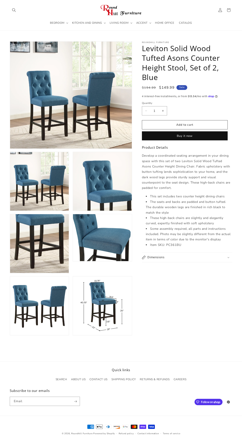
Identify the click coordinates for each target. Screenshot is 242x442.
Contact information (148, 433)
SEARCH (61, 379)
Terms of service (171, 433)
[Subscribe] (75, 401)
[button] (14, 10)
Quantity (147, 103)
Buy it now (185, 136)
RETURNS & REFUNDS (155, 379)
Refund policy (126, 433)
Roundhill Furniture (82, 433)
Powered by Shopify (104, 433)
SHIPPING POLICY (123, 379)
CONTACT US (98, 379)
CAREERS (180, 379)
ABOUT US (78, 379)
